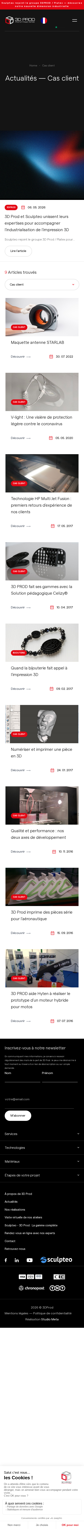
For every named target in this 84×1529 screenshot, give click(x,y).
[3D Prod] (20, 20)
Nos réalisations (15, 1209)
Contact (10, 1241)
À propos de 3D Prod (18, 1193)
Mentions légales (16, 1313)
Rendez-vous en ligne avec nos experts (30, 1233)
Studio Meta (50, 1319)
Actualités (11, 1201)
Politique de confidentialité (52, 1313)
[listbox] (44, 20)
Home (33, 65)
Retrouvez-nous (15, 1248)
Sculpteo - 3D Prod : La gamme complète (31, 1225)
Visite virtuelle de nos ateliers (23, 1217)
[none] (44, 20)
